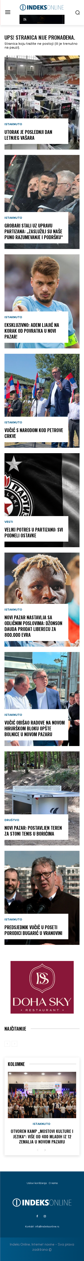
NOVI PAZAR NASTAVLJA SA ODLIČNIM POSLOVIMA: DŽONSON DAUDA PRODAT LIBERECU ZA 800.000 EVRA (33, 626)
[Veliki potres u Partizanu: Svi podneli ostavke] (42, 500)
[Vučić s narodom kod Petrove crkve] (42, 401)
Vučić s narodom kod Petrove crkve (33, 433)
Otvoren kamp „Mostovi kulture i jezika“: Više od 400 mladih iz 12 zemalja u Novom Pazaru (42, 1136)
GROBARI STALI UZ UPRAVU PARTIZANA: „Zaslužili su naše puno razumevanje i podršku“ (33, 231)
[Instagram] (44, 1216)
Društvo (11, 820)
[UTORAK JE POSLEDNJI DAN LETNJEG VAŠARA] (42, 103)
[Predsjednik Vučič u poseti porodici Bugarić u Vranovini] (42, 898)
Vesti (8, 522)
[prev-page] (7, 1044)
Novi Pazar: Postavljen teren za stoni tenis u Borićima (33, 830)
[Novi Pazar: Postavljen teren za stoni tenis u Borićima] (42, 798)
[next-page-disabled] (14, 1044)
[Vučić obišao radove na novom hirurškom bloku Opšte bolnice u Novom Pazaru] (42, 699)
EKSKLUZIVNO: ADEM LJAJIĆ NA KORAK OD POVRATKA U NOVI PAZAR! (31, 331)
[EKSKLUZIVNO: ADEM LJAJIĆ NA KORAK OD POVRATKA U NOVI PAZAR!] (42, 301)
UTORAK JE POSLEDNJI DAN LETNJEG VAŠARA (28, 135)
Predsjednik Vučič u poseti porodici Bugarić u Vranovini (33, 930)
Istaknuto (13, 124)
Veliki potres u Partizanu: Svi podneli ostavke (33, 532)
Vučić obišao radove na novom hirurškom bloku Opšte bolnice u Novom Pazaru (34, 728)
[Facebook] (37, 1216)
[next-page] (45, 1150)
